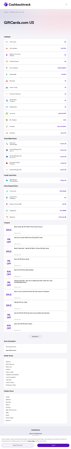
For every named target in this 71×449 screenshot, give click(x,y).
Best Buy (8, 402)
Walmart (8, 399)
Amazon (8, 407)
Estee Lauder (9, 372)
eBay (7, 412)
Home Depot (9, 418)
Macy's (8, 405)
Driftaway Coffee (11, 385)
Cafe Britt (9, 380)
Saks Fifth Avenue (11, 410)
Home (6, 12)
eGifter (8, 369)
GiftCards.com (10, 364)
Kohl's (7, 415)
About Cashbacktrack (35, 433)
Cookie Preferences (18, 445)
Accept (53, 445)
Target (8, 397)
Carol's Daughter (11, 377)
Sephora (8, 361)
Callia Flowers (10, 382)
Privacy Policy (31, 441)
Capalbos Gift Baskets (12, 374)
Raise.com (9, 367)
